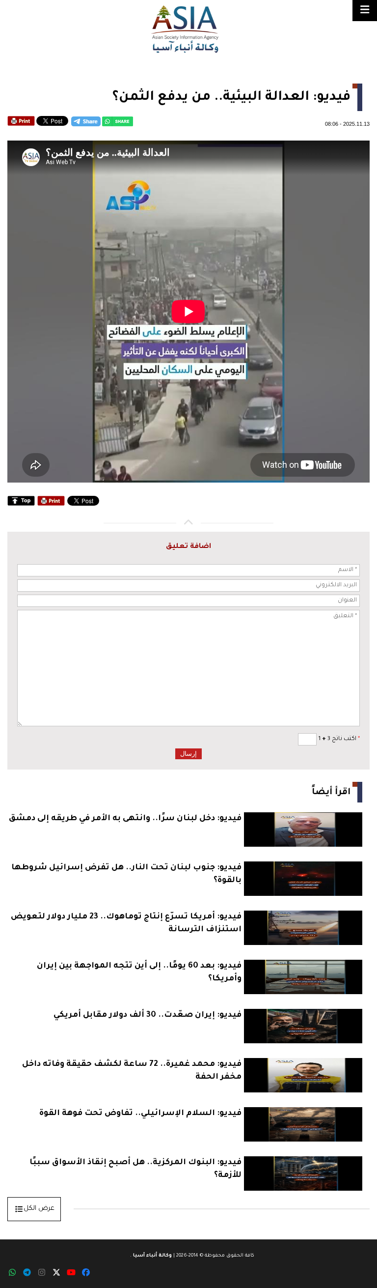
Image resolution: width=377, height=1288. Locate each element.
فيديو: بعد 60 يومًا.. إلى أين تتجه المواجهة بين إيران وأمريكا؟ (139, 972)
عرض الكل (39, 1208)
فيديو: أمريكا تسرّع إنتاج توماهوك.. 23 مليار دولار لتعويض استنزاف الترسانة (126, 923)
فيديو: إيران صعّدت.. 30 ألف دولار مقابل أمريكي (148, 1015)
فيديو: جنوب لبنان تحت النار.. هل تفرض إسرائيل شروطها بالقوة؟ (126, 874)
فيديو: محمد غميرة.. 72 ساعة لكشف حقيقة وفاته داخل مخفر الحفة (132, 1071)
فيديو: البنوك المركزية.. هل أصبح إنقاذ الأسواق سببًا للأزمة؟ (135, 1169)
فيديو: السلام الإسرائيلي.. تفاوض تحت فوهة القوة (140, 1113)
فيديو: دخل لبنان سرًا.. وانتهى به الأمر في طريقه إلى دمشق (125, 818)
